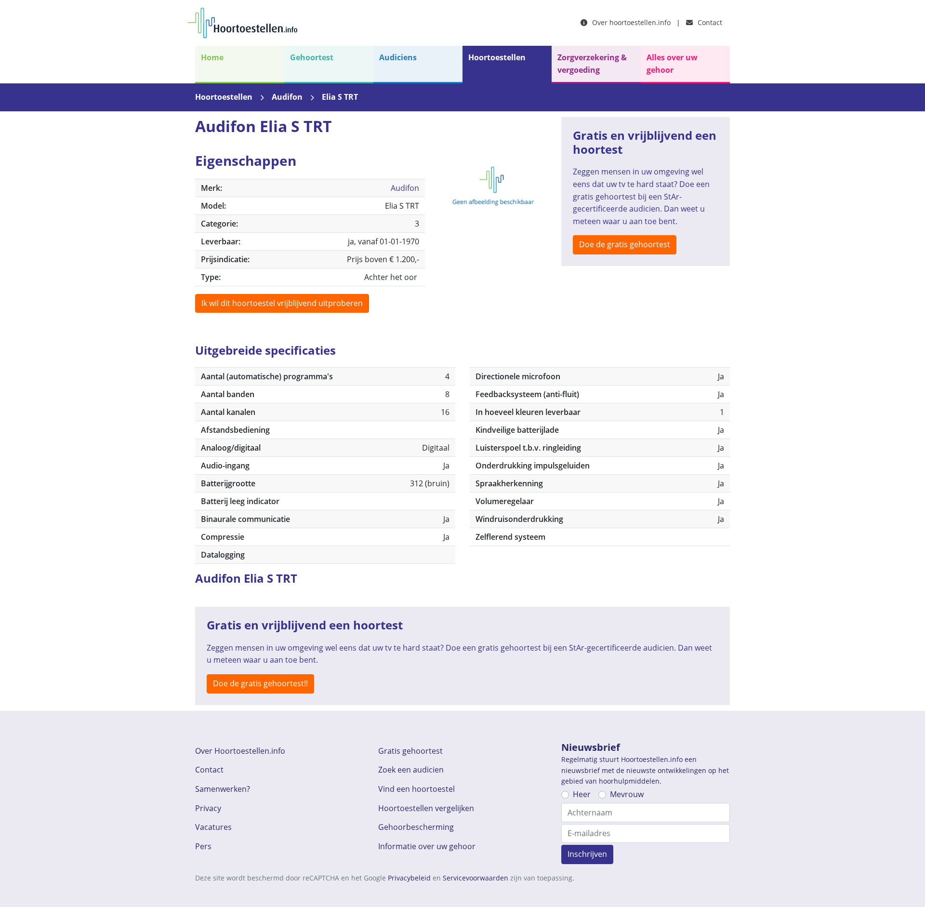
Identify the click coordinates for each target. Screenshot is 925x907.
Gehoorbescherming (416, 827)
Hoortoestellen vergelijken (426, 808)
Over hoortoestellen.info (630, 22)
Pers (203, 846)
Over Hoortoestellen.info (240, 751)
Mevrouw (627, 794)
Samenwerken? (222, 789)
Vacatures (213, 827)
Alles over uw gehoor (672, 63)
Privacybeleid (409, 877)
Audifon (287, 97)
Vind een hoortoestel (416, 789)
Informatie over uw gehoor (427, 846)
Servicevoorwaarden (475, 877)
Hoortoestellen (497, 57)
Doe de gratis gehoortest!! (260, 683)
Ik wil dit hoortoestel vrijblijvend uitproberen (282, 303)
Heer (582, 794)
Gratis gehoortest (410, 751)
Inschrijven (587, 854)
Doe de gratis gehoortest (624, 244)
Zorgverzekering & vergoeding (592, 63)
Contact (709, 22)
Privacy (208, 808)
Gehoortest (311, 57)
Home (212, 57)
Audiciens (398, 57)
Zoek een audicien (411, 769)
